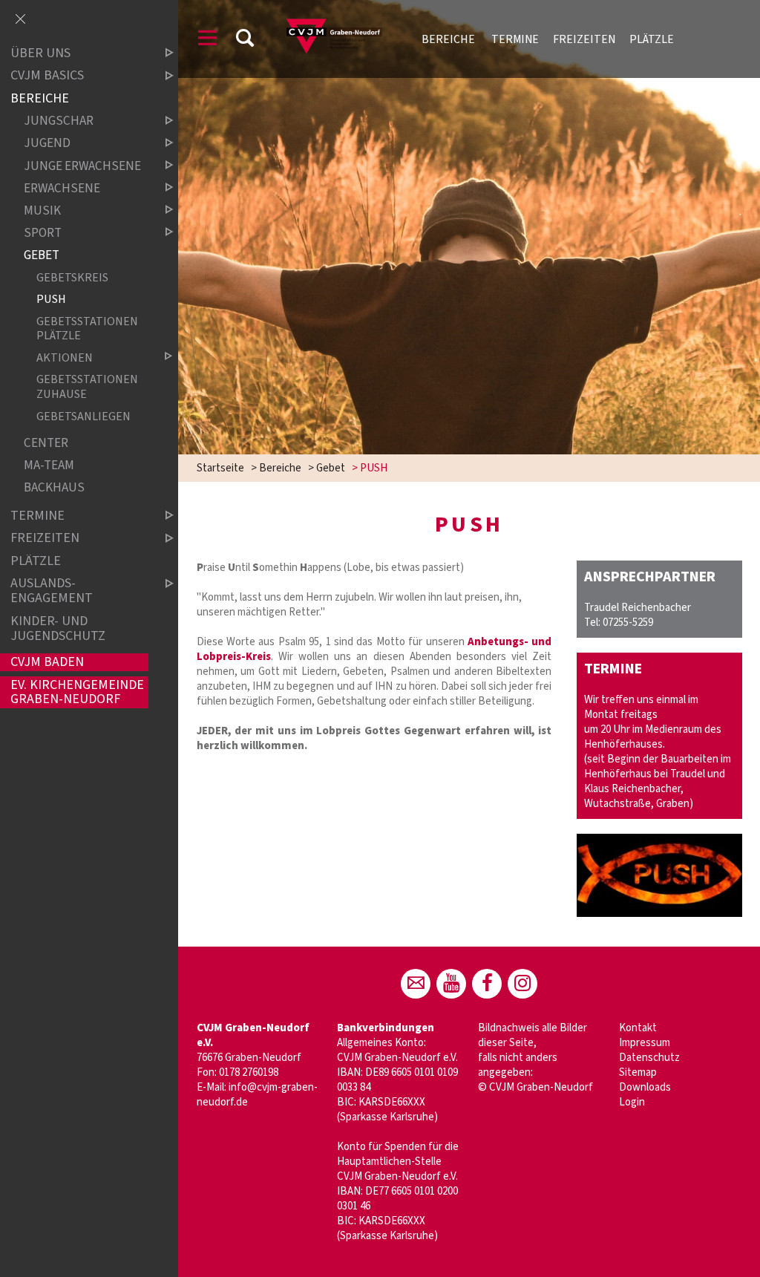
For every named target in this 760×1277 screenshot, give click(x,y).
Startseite (220, 468)
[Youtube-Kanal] (451, 984)
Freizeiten (584, 39)
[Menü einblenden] (208, 40)
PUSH (51, 298)
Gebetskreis (72, 277)
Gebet (330, 468)
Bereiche (449, 39)
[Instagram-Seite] (522, 984)
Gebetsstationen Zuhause (87, 386)
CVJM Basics (47, 76)
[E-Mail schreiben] (415, 984)
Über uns (40, 53)
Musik (42, 210)
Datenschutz (649, 1057)
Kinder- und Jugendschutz (57, 628)
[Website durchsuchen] (245, 40)
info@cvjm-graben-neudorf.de (257, 1095)
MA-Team (49, 465)
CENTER (46, 443)
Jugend (47, 143)
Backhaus (54, 488)
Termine (515, 39)
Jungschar (59, 121)
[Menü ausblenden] (20, 20)
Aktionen (64, 357)
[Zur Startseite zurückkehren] (337, 18)
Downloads (645, 1087)
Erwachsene (62, 188)
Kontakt (638, 1028)
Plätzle (651, 39)
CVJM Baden (47, 661)
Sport (43, 232)
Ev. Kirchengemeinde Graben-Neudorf (77, 692)
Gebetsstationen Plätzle (87, 328)
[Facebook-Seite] (487, 984)
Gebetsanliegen (83, 416)
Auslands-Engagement (51, 591)
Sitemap (638, 1072)
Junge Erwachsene (82, 165)
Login (632, 1102)
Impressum (644, 1043)
